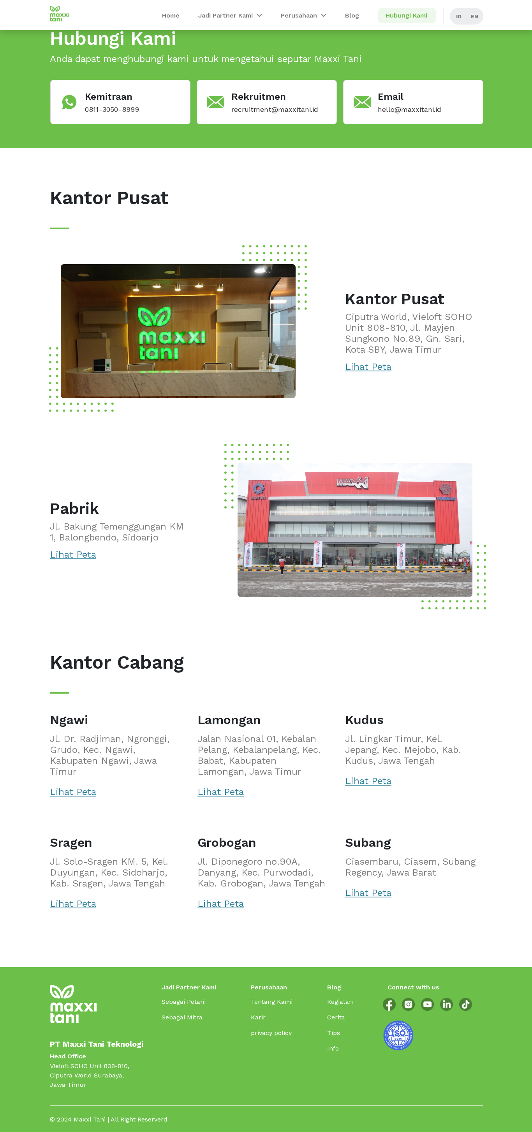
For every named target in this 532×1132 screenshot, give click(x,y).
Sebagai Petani (184, 1001)
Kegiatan (340, 1001)
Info (333, 1048)
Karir (258, 1017)
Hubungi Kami (406, 15)
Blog (352, 15)
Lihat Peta (368, 366)
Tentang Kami (271, 1001)
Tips (333, 1033)
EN (474, 16)
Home (171, 15)
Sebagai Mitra (182, 1017)
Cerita (336, 1017)
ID (459, 16)
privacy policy (271, 1033)
